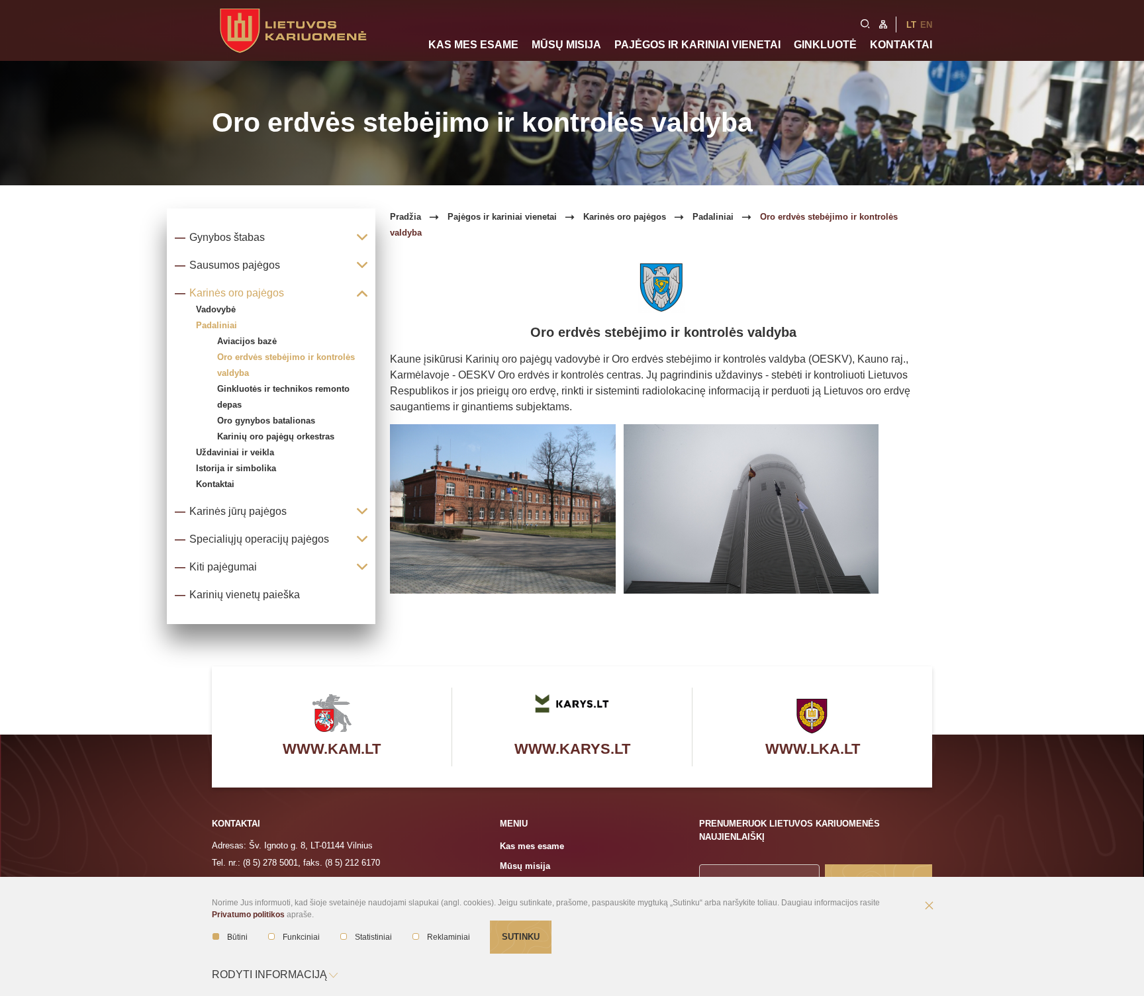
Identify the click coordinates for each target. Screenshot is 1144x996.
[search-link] (865, 22)
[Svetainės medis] (883, 23)
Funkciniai (301, 937)
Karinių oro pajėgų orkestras (275, 436)
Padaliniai (713, 217)
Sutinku (521, 937)
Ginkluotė (825, 44)
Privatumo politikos (248, 914)
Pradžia (405, 217)
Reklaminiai (448, 937)
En (926, 25)
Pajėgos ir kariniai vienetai (697, 44)
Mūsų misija (566, 44)
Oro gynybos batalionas (266, 421)
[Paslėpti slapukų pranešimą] (929, 907)
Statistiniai (373, 937)
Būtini (237, 937)
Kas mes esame (473, 44)
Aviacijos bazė (247, 341)
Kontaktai (901, 44)
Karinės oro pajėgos (624, 217)
